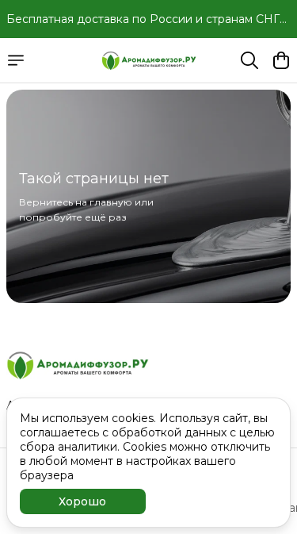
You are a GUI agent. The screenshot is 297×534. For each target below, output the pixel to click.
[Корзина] (281, 60)
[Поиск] (249, 60)
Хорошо (82, 501)
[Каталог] (15, 60)
